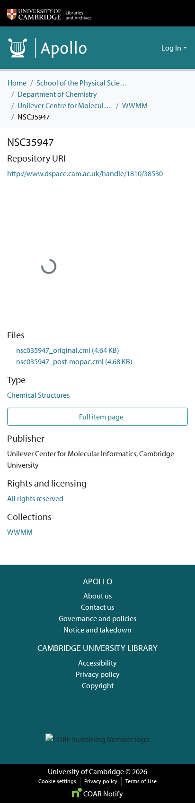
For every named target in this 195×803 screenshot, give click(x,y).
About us (97, 595)
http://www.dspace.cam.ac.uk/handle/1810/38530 (85, 173)
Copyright (98, 685)
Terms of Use (141, 781)
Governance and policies (97, 618)
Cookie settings (57, 781)
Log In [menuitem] (171, 47)
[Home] (49, 13)
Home (17, 82)
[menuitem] (153, 47)
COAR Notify (102, 793)
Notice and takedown (97, 629)
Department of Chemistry (57, 94)
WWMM (135, 105)
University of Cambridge (86, 771)
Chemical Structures (38, 395)
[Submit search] (139, 47)
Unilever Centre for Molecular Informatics (65, 105)
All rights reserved (35, 498)
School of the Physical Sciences (83, 82)
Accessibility (97, 662)
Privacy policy (98, 674)
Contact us (97, 607)
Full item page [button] (101, 416)
